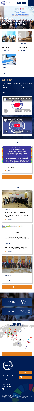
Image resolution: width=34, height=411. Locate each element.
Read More (6, 50)
